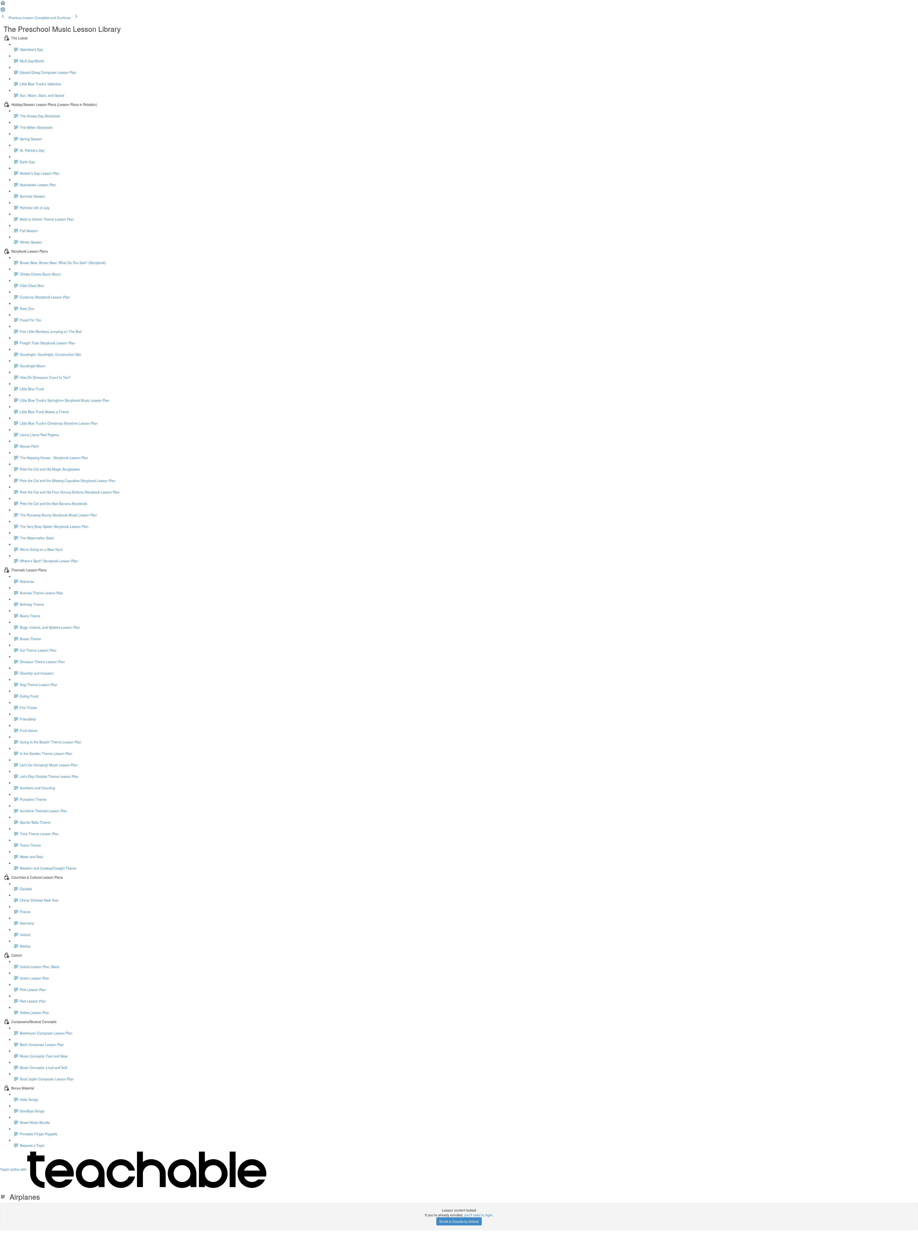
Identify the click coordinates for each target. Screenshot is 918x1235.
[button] (3, 4)
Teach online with (13, 1169)
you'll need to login (478, 1215)
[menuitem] (3, 11)
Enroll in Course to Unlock (459, 1221)
